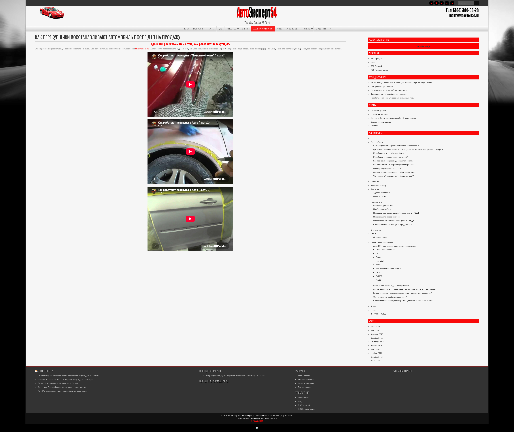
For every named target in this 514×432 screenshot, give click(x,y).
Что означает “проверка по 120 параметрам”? (393, 176)
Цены (220, 28)
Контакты (306, 28)
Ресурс (379, 272)
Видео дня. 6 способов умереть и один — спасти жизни (62, 387)
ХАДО (378, 280)
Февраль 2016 (377, 334)
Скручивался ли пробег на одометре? (390, 297)
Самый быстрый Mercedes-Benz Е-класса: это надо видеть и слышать (68, 376)
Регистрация (376, 58)
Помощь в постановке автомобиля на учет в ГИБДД (396, 213)
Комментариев (379, 70)
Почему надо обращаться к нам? (387, 168)
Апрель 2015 (376, 346)
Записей (376, 66)
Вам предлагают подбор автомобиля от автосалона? (396, 146)
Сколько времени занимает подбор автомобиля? (395, 172)
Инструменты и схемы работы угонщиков (389, 90)
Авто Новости (304, 376)
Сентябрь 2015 (377, 342)
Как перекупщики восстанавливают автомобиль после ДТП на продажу (404, 289)
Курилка (374, 126)
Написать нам (379, 196)
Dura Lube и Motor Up (385, 249)
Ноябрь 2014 (376, 353)
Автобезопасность (306, 379)
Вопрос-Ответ (231, 28)
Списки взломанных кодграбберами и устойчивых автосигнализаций (403, 301)
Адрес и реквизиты (381, 192)
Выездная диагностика (383, 205)
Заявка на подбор (292, 28)
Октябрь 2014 (377, 357)
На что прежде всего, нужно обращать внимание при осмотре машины (402, 83)
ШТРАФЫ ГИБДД (321, 28)
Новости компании (306, 383)
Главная (186, 28)
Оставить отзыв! (380, 237)
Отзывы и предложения (381, 122)
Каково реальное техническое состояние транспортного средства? (402, 293)
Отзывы (245, 28)
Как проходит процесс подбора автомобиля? (393, 161)
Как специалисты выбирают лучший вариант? (393, 165)
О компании (376, 230)
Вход (373, 62)
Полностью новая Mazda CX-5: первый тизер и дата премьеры (65, 379)
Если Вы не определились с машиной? (390, 157)
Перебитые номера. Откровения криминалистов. (392, 98)
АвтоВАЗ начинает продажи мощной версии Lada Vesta (62, 391)
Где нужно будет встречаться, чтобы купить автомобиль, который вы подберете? (408, 149)
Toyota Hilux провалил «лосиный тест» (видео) (58, 383)
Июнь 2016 (375, 326)
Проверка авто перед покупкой (386, 217)
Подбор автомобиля (379, 114)
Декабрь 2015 (377, 338)
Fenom (379, 257)
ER (377, 253)
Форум (279, 28)
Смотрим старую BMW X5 (382, 86)
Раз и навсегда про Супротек (388, 268)
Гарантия (211, 28)
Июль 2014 (375, 361)
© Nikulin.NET (257, 421)
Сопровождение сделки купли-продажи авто (392, 224)
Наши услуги (198, 28)
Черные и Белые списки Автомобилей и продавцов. (393, 118)
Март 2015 (375, 349)
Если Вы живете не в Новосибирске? (389, 153)
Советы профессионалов (262, 28)
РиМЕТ (379, 276)
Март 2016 (375, 330)
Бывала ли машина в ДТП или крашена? (391, 285)
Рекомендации (304, 387)
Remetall (379, 261)
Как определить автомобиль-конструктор (389, 94)
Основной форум (378, 110)
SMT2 (378, 265)
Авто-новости (45, 371)
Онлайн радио (423, 46)
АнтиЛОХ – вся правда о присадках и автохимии (394, 246)
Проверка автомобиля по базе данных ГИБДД (393, 220)
